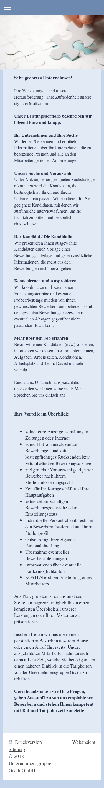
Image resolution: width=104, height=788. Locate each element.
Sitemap (17, 749)
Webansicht (83, 742)
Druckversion (28, 742)
